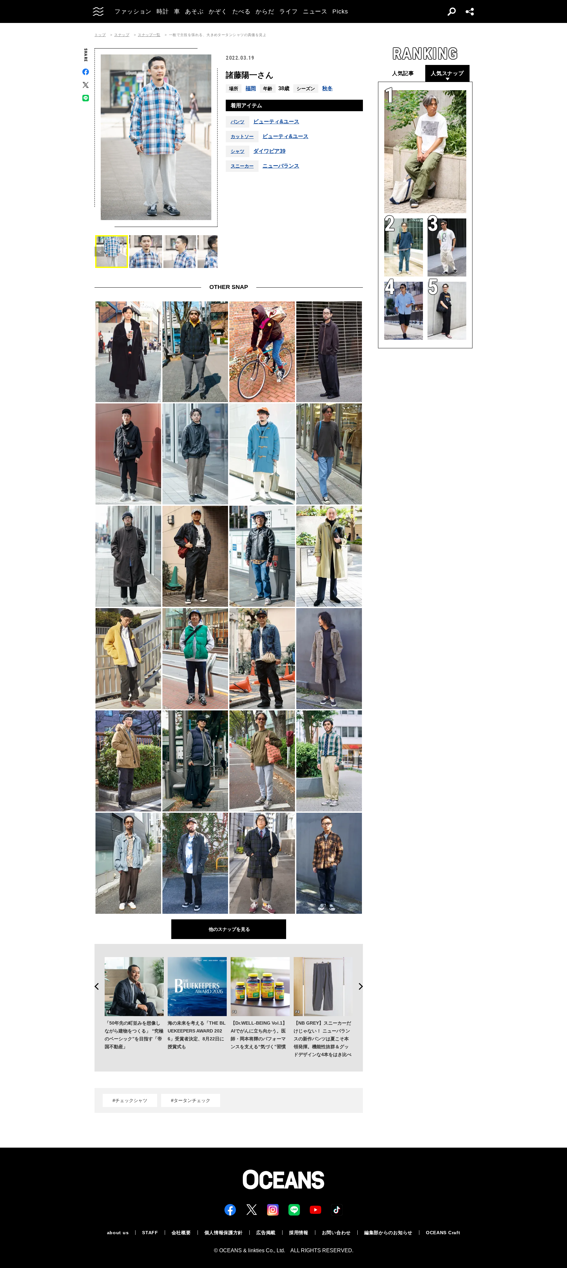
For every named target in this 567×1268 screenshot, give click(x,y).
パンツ (237, 121)
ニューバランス (280, 166)
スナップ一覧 (149, 35)
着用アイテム (246, 105)
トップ (100, 35)
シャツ (237, 151)
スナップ (121, 35)
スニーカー (242, 166)
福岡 (250, 88)
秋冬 (327, 88)
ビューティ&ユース (276, 121)
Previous (94, 986)
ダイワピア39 (269, 151)
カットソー (242, 136)
